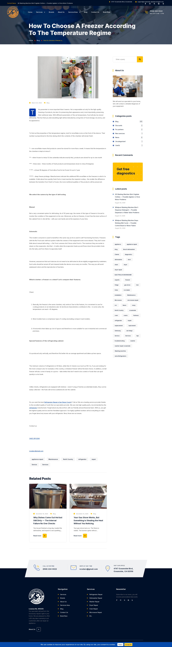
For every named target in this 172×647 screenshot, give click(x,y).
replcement (132, 325)
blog (116, 249)
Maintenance (53, 459)
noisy (133, 305)
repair (94, 459)
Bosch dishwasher (129, 249)
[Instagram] (150, 4)
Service (34, 464)
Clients (117, 254)
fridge (116, 285)
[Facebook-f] (146, 4)
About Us (61, 12)
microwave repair (133, 300)
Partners (136, 315)
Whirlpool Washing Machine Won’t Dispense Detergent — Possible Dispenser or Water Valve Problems (127, 209)
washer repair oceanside (122, 346)
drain (116, 264)
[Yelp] (164, 4)
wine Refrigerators (120, 356)
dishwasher (118, 259)
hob (137, 285)
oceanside (132, 310)
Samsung (118, 330)
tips (138, 335)
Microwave (118, 300)
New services (120, 133)
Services (39, 12)
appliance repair (37, 459)
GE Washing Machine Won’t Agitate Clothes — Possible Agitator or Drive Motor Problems (45, 3)
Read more (37, 536)
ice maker (127, 290)
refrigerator (33, 408)
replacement (119, 325)
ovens (126, 315)
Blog (85, 12)
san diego (129, 330)
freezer (127, 280)
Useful (117, 145)
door (129, 259)
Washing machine (120, 351)
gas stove (127, 285)
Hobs (116, 290)
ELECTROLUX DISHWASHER (123, 275)
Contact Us (95, 12)
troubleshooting (120, 341)
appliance (118, 244)
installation (118, 295)
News (117, 137)
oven (116, 315)
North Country (68, 459)
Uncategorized (120, 141)
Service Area (73, 12)
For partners (119, 129)
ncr (116, 305)
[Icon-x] (155, 4)
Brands (51, 12)
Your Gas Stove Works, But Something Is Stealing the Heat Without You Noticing (88, 520)
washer (132, 341)
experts (117, 280)
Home (30, 12)
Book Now (106, 12)
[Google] (159, 4)
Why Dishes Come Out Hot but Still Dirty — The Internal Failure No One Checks (47, 520)
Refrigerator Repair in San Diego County (57, 402)
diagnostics (128, 254)
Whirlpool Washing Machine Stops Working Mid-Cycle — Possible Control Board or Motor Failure (126, 223)
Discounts (118, 125)
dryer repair (118, 269)
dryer (125, 264)
